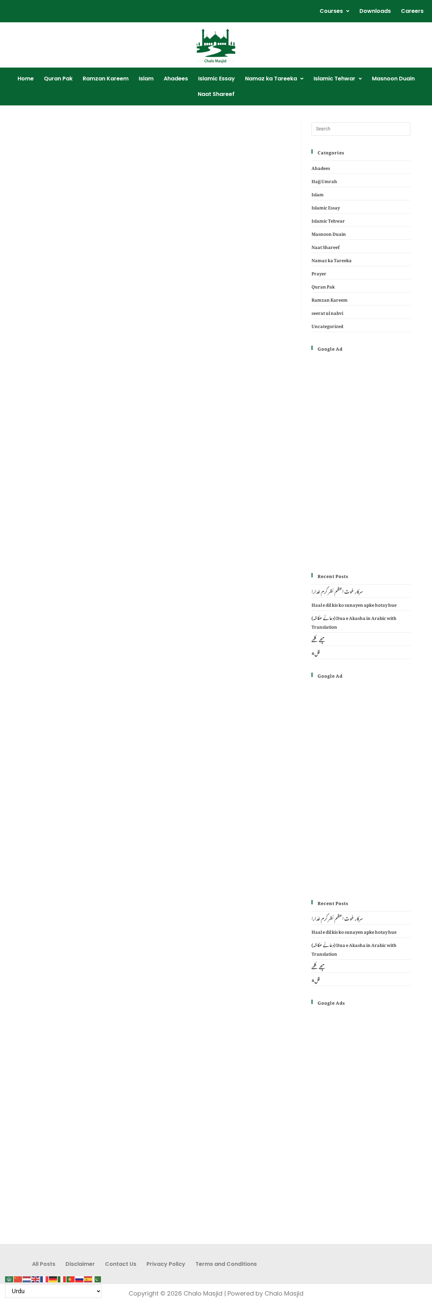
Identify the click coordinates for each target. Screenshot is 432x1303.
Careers (412, 11)
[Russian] (79, 1277)
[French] (44, 1277)
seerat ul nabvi (327, 312)
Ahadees (176, 78)
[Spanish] (88, 1277)
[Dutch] (27, 1277)
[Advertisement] (156, 172)
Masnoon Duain (393, 78)
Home (26, 78)
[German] (53, 1277)
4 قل (316, 652)
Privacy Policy (165, 1264)
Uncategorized (327, 325)
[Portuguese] (70, 1277)
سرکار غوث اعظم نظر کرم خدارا (337, 590)
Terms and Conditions (226, 1264)
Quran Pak (58, 78)
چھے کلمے (319, 639)
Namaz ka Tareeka (271, 78)
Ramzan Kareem (106, 78)
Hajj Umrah (324, 180)
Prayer (319, 272)
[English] (35, 1277)
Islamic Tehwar (334, 78)
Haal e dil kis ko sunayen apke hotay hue (354, 603)
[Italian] (62, 1277)
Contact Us (120, 1264)
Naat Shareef (216, 94)
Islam (146, 78)
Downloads (375, 11)
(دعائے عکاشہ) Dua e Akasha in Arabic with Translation (354, 621)
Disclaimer (80, 1264)
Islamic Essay (216, 78)
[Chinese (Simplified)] (18, 1277)
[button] (334, 11)
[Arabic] (9, 1277)
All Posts (43, 1264)
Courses (331, 11)
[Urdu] (97, 1277)
